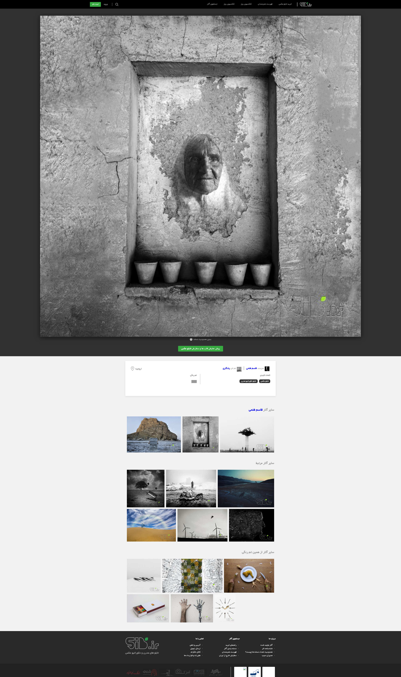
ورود (106, 4)
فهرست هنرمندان (265, 4)
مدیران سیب (267, 656)
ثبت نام (95, 4)
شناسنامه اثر (267, 649)
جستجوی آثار (212, 4)
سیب (306, 4)
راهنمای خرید (231, 645)
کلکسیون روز (246, 4)
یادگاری (226, 368)
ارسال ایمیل (195, 649)
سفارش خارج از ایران (228, 656)
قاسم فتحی (251, 368)
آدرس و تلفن (195, 645)
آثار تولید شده (266, 645)
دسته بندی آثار (230, 649)
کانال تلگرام (195, 652)
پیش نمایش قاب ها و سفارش (200, 348)
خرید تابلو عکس (285, 4)
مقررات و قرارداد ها (192, 656)
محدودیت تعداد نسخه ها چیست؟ (259, 652)
